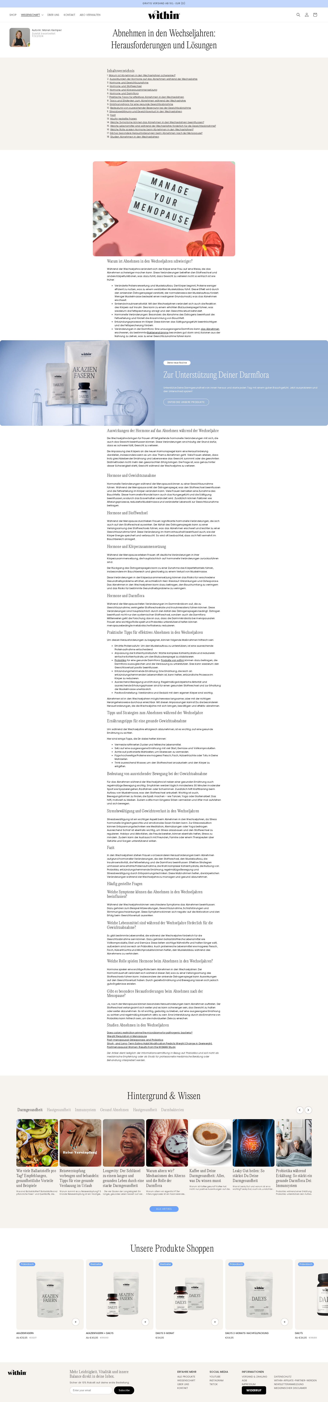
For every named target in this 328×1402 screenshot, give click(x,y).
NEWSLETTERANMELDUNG (289, 1384)
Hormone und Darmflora (124, 93)
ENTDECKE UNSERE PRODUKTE (186, 402)
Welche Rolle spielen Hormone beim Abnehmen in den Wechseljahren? (151, 129)
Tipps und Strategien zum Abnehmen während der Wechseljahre (148, 100)
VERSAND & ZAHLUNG (254, 1376)
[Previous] (299, 1110)
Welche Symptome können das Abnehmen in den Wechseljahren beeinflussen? (157, 122)
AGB (244, 1380)
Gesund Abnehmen (114, 1110)
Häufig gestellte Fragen (123, 118)
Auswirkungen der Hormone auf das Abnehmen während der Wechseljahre (154, 79)
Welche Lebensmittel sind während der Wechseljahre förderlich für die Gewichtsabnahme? (163, 125)
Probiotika (120, 660)
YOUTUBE (215, 1376)
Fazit (113, 115)
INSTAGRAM (216, 1380)
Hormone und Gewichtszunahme (129, 82)
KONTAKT (182, 1388)
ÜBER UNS (183, 1384)
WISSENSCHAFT (186, 1380)
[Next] (308, 1110)
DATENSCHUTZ (282, 1376)
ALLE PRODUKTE (186, 1376)
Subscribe (124, 1390)
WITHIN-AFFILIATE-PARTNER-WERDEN (295, 1380)
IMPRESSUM (248, 1384)
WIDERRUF (254, 1390)
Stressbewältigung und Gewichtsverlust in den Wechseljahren (145, 111)
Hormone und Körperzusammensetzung (133, 89)
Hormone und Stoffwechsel (126, 86)
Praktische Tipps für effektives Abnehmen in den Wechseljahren (146, 97)
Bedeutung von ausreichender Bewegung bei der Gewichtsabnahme (150, 107)
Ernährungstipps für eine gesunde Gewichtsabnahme (141, 104)
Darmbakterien (172, 1110)
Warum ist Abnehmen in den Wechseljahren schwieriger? (142, 75)
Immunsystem (85, 1110)
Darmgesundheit (30, 1110)
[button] (32, 15)
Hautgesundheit (59, 1110)
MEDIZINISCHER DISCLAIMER (290, 1388)
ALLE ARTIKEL (164, 1209)
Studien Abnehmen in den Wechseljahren (134, 136)
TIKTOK (214, 1384)
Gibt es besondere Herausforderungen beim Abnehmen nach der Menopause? (156, 133)
